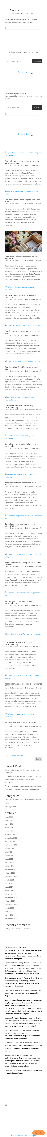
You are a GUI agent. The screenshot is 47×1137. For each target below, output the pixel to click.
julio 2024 (8, 883)
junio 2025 (9, 855)
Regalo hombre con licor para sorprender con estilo (23, 563)
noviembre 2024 (11, 869)
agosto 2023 (9, 908)
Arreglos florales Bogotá (21, 1005)
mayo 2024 (9, 887)
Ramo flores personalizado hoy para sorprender (20, 445)
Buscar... (37, 61)
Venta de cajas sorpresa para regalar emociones (20, 296)
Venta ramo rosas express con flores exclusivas (20, 723)
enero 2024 (9, 894)
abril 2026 (8, 820)
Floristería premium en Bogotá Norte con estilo (22, 200)
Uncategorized (10, 807)
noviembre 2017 (11, 918)
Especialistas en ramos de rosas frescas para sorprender (22, 162)
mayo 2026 (9, 817)
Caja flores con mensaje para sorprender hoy (22, 332)
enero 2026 (9, 831)
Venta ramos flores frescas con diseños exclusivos (22, 483)
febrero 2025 (9, 866)
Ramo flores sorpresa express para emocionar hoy (20, 525)
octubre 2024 (10, 873)
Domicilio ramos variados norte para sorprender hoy (20, 406)
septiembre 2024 (11, 876)
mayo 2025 (9, 859)
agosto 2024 (9, 880)
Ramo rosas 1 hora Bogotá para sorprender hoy (18, 602)
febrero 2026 (9, 827)
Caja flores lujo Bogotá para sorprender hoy (22, 368)
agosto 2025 (9, 848)
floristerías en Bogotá (19, 1036)
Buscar (38, 759)
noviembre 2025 (11, 838)
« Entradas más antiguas (14, 755)
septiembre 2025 (11, 845)
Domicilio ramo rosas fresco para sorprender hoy (19, 643)
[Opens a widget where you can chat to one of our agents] (38, 1133)
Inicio (7, 803)
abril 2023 (8, 911)
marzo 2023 (9, 915)
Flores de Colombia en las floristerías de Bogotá (23, 165)
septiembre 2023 (11, 904)
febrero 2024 (9, 890)
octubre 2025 (10, 841)
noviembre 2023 (11, 897)
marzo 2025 (9, 862)
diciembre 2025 (11, 834)
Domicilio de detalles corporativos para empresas (22, 257)
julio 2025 (8, 852)
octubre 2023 (10, 901)
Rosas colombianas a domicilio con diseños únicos (23, 685)
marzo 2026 (9, 824)
